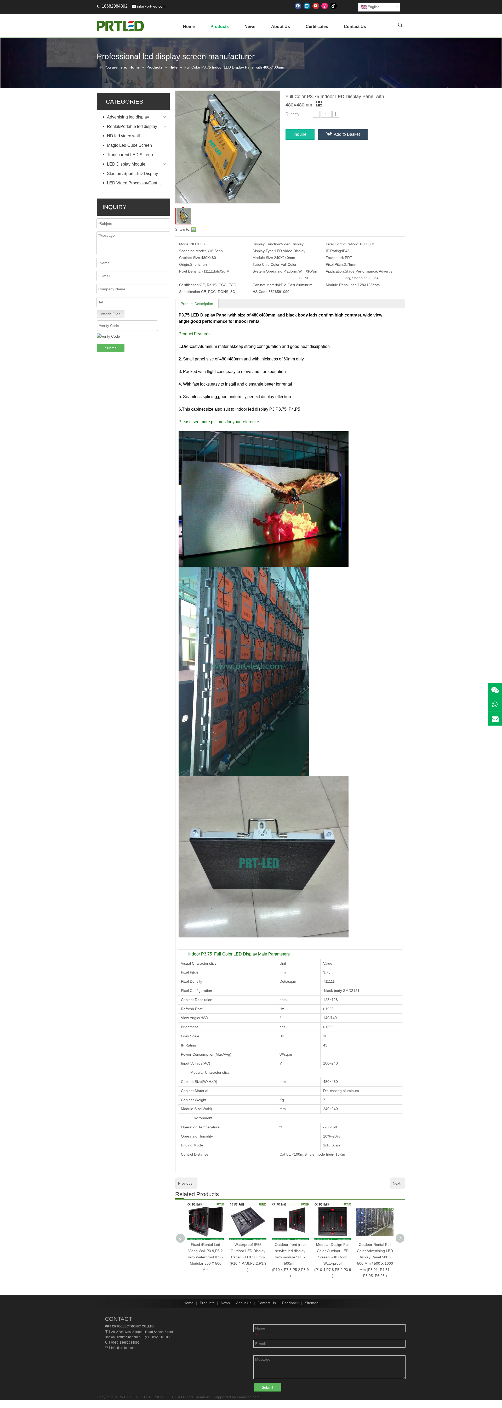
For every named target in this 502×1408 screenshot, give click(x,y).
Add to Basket (347, 134)
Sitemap (311, 1303)
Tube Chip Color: (267, 264)
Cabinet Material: (267, 285)
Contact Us (267, 1303)
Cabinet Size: (190, 258)
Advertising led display (128, 117)
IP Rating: (334, 251)
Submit (110, 348)
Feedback (290, 1303)
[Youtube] (315, 6)
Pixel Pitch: (335, 264)
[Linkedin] (307, 6)
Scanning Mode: (192, 251)
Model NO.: (188, 244)
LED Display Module (126, 164)
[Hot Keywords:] (400, 25)
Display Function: (267, 244)
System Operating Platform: (275, 271)
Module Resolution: (342, 285)
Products (207, 1303)
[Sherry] (495, 690)
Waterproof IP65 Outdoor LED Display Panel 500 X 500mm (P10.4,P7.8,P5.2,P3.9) (248, 1256)
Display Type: (264, 251)
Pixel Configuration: (342, 244)
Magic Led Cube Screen (129, 145)
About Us (243, 1303)
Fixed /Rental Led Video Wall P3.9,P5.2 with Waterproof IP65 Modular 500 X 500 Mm (205, 1256)
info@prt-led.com (151, 6)
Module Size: (263, 258)
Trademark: (335, 258)
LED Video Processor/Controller (137, 183)
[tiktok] (333, 6)
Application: (335, 271)
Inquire (300, 134)
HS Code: (261, 292)
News (225, 1303)
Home (188, 1303)
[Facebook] (298, 6)
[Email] (495, 718)
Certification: (189, 285)
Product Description (197, 304)
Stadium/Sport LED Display (132, 173)
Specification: (190, 292)
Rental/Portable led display (132, 126)
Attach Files (110, 314)
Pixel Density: (190, 271)
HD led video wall (123, 136)
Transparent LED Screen (130, 154)
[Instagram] (324, 6)
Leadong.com (248, 1397)
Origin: (184, 264)
